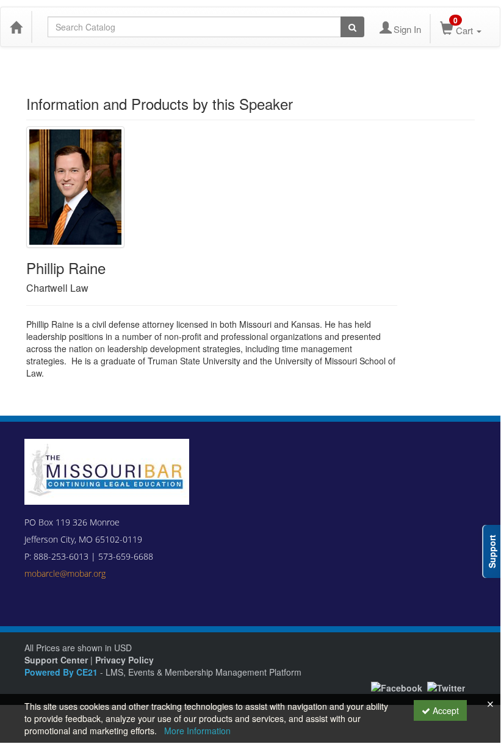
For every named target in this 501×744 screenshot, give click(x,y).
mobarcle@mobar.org (65, 573)
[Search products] (352, 26)
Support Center (56, 660)
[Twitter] (446, 686)
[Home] (16, 27)
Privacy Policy (124, 660)
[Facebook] (396, 686)
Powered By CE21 (62, 672)
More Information (197, 730)
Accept (444, 710)
